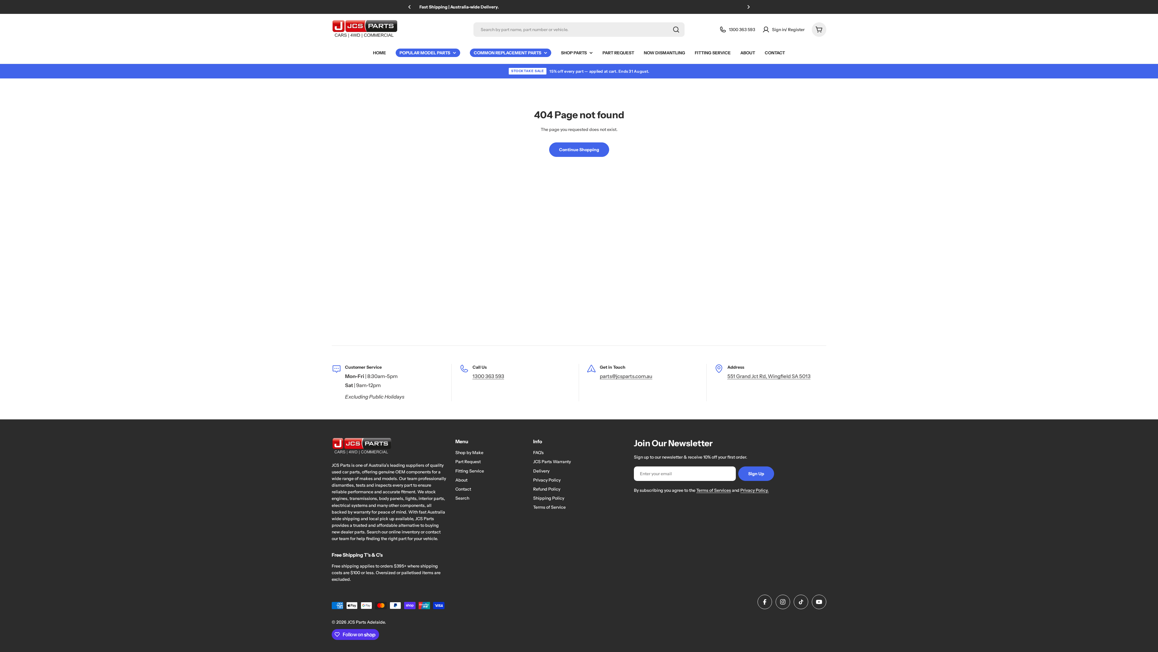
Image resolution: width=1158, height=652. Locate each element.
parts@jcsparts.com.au (626, 376)
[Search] (676, 29)
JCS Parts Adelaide (366, 622)
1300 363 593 (488, 376)
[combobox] (579, 29)
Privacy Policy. (754, 490)
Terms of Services (713, 490)
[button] (409, 7)
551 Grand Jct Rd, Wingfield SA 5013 (769, 376)
